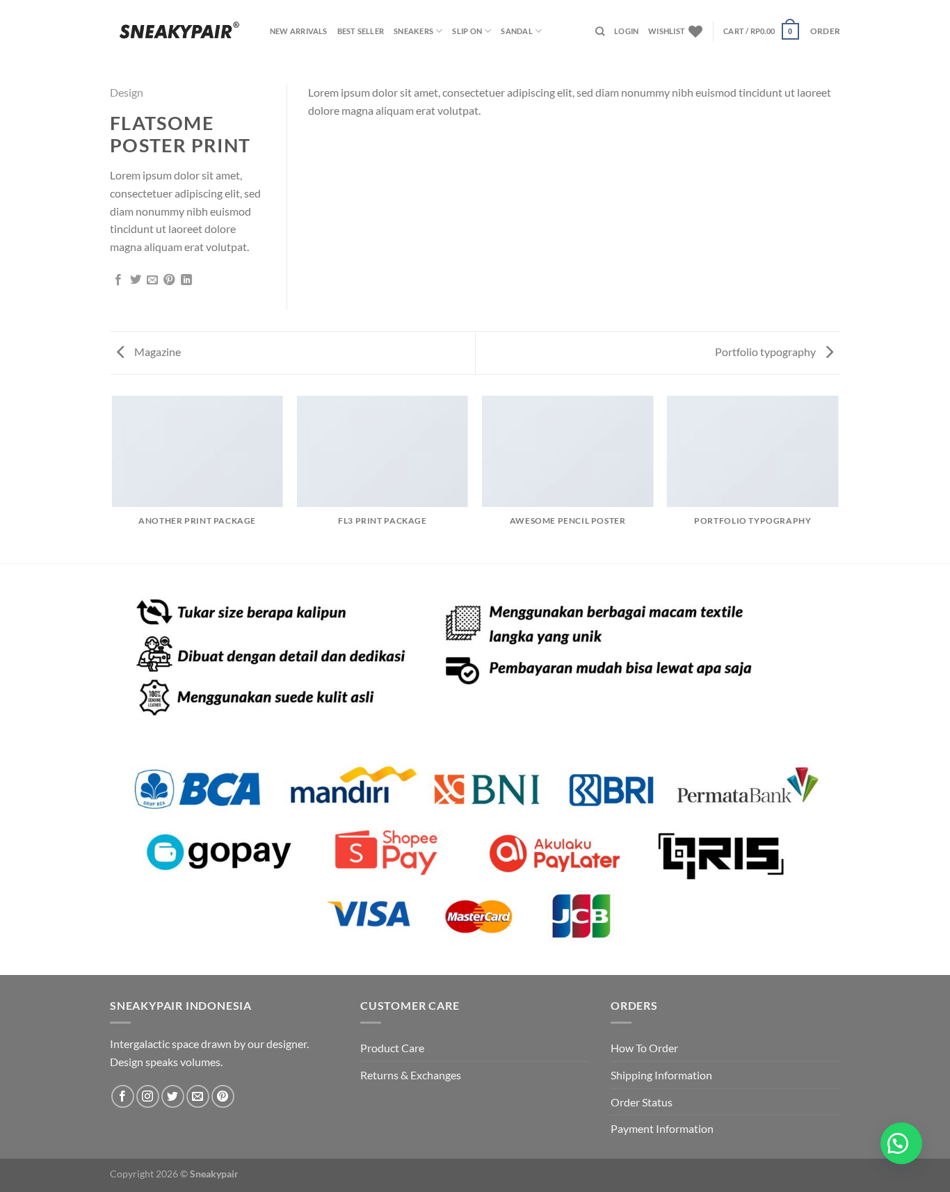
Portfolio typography (766, 351)
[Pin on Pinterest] (169, 280)
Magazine (156, 351)
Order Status (642, 1102)
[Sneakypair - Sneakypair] (179, 30)
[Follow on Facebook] (122, 1096)
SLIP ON (467, 30)
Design (126, 92)
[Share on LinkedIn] (186, 280)
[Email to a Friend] (152, 280)
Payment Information (662, 1128)
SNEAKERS (413, 30)
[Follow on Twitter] (172, 1096)
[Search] (599, 31)
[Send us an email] (197, 1096)
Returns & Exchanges (410, 1074)
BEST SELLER (360, 30)
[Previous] (112, 478)
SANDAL (516, 30)
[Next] (838, 478)
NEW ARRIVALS (299, 30)
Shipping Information (661, 1074)
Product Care (392, 1047)
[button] (901, 1143)
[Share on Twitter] (135, 280)
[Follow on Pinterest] (222, 1096)
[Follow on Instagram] (147, 1096)
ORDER (825, 31)
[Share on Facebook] (118, 280)
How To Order (644, 1047)
